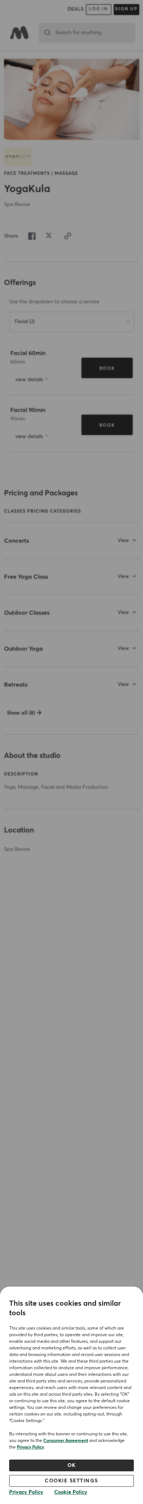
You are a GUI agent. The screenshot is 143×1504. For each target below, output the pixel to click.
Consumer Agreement (65, 1441)
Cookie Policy (70, 1492)
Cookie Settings (71, 1480)
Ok (71, 1465)
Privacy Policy (30, 1447)
